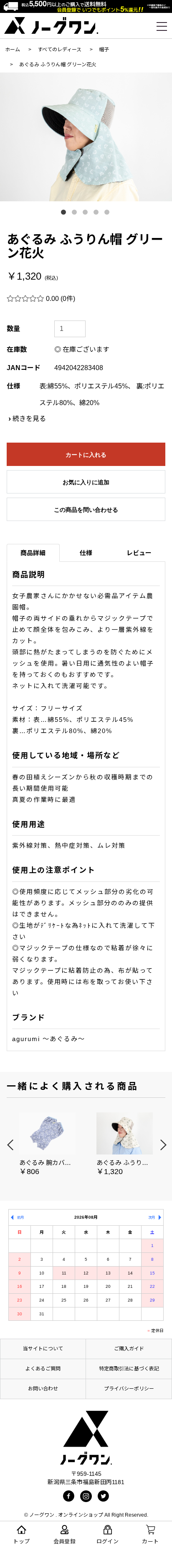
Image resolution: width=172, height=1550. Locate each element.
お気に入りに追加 (86, 482)
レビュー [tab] (139, 552)
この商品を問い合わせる (86, 509)
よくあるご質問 (43, 1369)
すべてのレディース (59, 50)
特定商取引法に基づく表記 (129, 1369)
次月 (151, 1217)
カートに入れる (86, 454)
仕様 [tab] (86, 552)
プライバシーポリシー (129, 1389)
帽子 (104, 50)
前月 (20, 1217)
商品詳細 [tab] (33, 552)
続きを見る (29, 418)
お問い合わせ (43, 1389)
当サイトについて (43, 1349)
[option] (86, 137)
